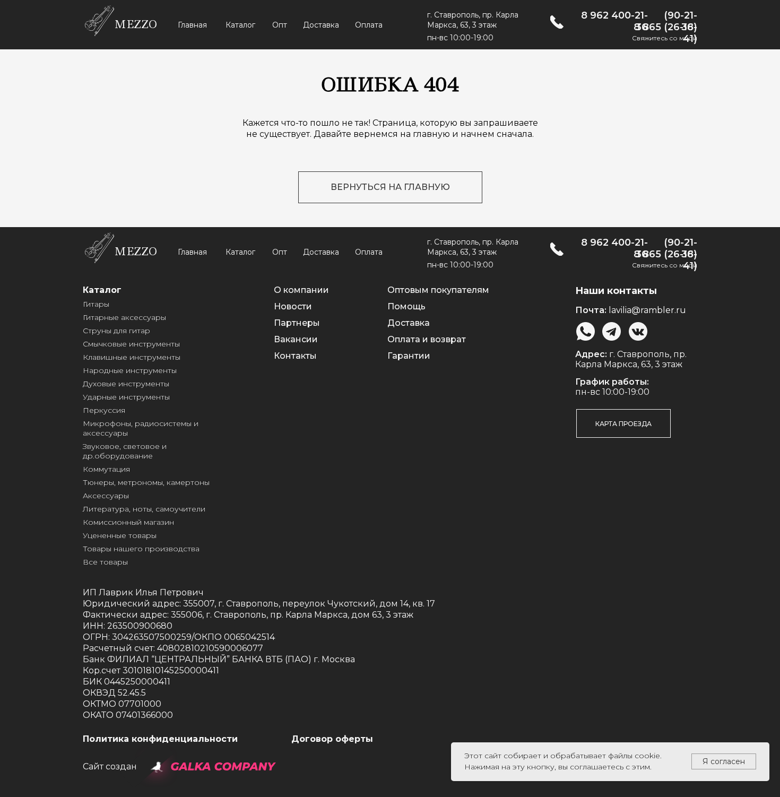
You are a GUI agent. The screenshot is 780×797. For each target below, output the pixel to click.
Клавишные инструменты (131, 357)
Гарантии (408, 356)
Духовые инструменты (126, 383)
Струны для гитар (116, 330)
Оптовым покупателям (438, 290)
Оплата (369, 25)
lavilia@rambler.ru (647, 310)
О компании (301, 290)
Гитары (96, 304)
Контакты (295, 356)
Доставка (321, 25)
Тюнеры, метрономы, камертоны (146, 482)
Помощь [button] (406, 306)
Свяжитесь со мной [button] (664, 38)
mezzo (135, 24)
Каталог (240, 25)
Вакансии (296, 339)
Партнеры (297, 323)
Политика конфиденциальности (160, 739)
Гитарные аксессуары (124, 317)
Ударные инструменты (126, 397)
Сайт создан (110, 766)
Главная (192, 25)
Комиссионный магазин (128, 522)
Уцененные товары (120, 535)
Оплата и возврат (426, 339)
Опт (279, 25)
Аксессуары (106, 495)
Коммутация (106, 469)
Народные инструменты (130, 370)
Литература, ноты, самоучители (144, 509)
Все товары (105, 562)
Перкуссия (104, 410)
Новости (293, 306)
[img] (557, 22)
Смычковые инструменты (131, 344)
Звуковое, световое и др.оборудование (125, 451)
